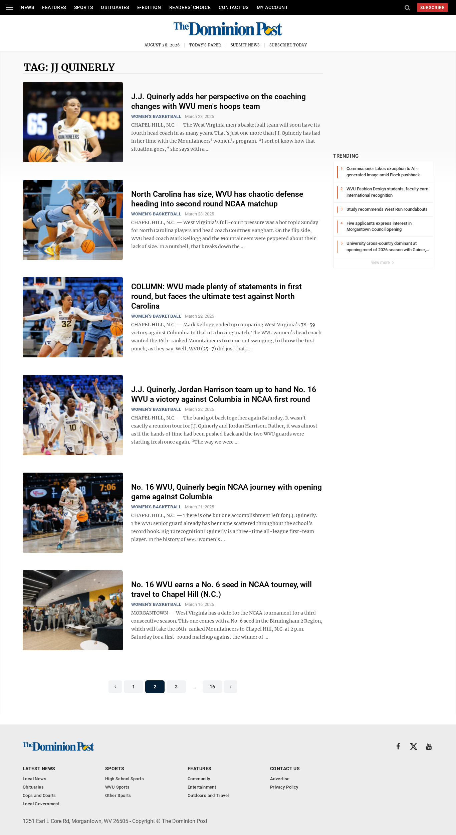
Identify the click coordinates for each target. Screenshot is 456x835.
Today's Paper (205, 45)
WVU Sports (117, 787)
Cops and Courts (39, 795)
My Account (272, 7)
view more (381, 262)
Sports (83, 7)
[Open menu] (10, 7)
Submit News (245, 45)
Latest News (39, 768)
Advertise (280, 778)
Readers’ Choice (190, 7)
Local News (34, 778)
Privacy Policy (284, 787)
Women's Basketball (156, 116)
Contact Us (234, 7)
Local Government (41, 803)
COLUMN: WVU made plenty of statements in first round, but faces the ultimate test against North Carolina (216, 296)
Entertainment (202, 787)
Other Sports (118, 795)
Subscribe (432, 7)
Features (54, 7)
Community (199, 778)
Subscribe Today (288, 45)
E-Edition (149, 7)
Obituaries (115, 7)
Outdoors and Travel (208, 795)
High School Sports (124, 778)
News (27, 7)
